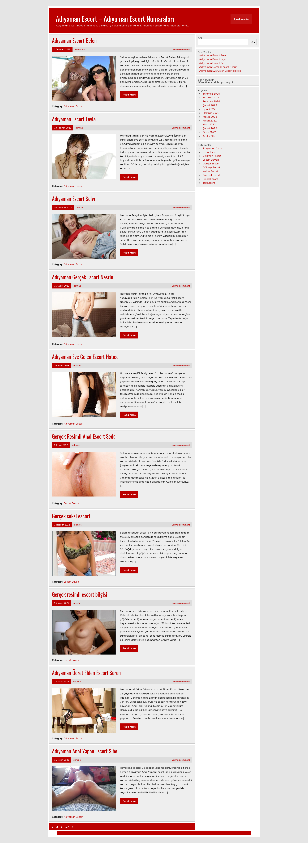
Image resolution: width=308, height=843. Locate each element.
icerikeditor (80, 49)
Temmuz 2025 (211, 93)
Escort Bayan (71, 503)
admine (79, 127)
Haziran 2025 (211, 97)
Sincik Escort (210, 178)
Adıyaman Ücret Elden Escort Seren (86, 673)
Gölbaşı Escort (211, 167)
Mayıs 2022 (210, 116)
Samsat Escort (211, 175)
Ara (200, 37)
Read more (129, 94)
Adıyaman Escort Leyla (74, 119)
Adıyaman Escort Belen (74, 40)
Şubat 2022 (210, 128)
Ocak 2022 (209, 132)
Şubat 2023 (210, 105)
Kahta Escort (210, 171)
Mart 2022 (209, 124)
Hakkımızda (241, 19)
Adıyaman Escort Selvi (73, 199)
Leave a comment (181, 49)
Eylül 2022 (209, 109)
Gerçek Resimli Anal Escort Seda (84, 436)
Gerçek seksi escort (71, 516)
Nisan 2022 (210, 120)
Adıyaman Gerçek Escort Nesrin (82, 277)
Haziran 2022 (211, 112)
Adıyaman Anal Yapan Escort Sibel (85, 751)
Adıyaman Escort (73, 106)
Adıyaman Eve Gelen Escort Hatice (85, 357)
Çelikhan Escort (212, 155)
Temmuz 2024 (211, 101)
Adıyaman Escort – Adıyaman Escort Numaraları (115, 18)
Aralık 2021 (210, 136)
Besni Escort (210, 152)
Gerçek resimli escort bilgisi (79, 594)
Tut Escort (209, 182)
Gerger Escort (211, 163)
